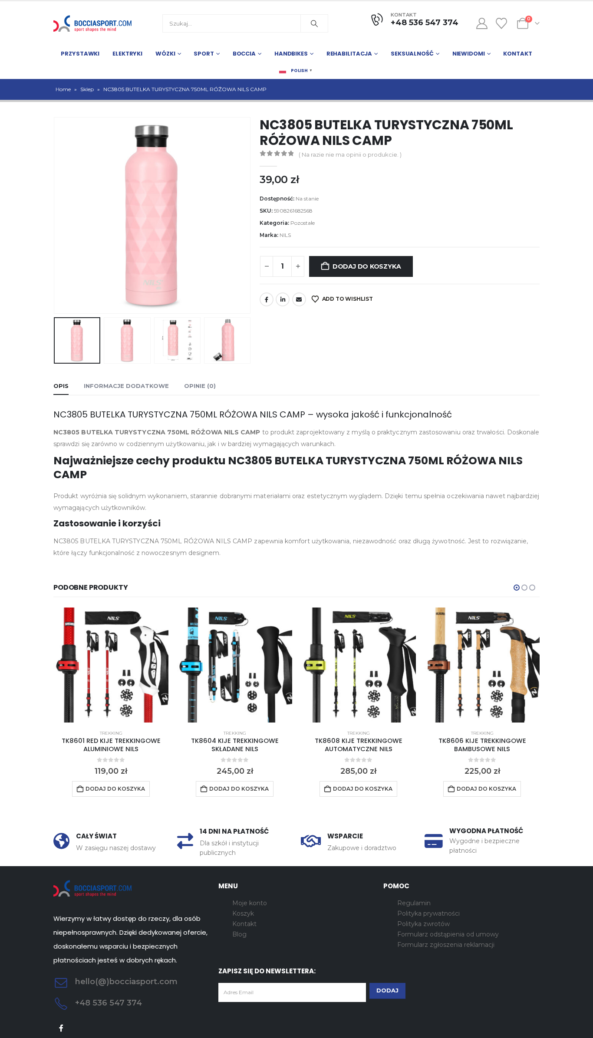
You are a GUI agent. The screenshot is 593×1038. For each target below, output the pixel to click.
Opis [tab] (61, 385)
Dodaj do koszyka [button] (115, 788)
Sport (204, 53)
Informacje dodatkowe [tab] (126, 385)
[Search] (314, 23)
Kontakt (517, 53)
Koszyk (243, 913)
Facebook (266, 299)
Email (299, 299)
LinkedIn (283, 299)
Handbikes (291, 53)
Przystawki (80, 53)
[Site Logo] (92, 23)
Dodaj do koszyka (367, 266)
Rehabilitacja (349, 53)
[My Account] (481, 23)
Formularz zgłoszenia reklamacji (445, 945)
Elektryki (127, 53)
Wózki (165, 53)
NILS (285, 235)
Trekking (111, 733)
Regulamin (414, 903)
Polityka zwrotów (423, 924)
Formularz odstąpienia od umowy (448, 934)
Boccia (244, 53)
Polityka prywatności (428, 913)
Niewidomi (468, 53)
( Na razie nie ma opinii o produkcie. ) (350, 154)
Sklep (87, 89)
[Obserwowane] (501, 23)
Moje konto (249, 903)
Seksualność (412, 53)
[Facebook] (61, 1028)
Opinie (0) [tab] (200, 385)
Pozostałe (302, 223)
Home (63, 89)
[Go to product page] (110, 665)
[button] (55, 215)
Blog (239, 934)
